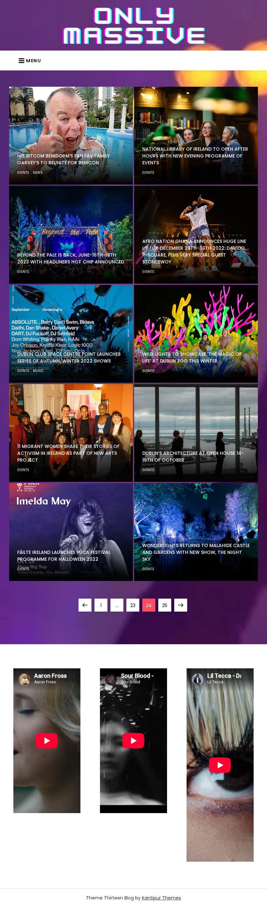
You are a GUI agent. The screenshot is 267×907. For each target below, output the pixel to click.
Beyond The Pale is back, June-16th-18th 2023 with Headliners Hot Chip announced (70, 258)
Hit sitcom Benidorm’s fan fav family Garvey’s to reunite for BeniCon (63, 159)
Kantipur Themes (161, 898)
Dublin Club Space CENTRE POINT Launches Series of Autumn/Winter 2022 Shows (68, 357)
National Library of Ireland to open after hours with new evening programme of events (195, 156)
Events (23, 173)
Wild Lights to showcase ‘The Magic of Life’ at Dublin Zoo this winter (192, 357)
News (38, 173)
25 (166, 605)
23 (134, 605)
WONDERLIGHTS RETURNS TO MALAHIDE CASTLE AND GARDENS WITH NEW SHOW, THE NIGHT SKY (196, 552)
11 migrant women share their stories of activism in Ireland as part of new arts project (68, 453)
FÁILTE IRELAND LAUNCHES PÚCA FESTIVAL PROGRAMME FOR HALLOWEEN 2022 (63, 555)
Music (38, 371)
